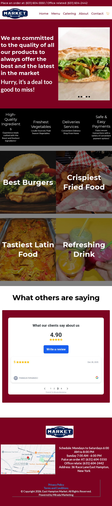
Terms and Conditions (56, 487)
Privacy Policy (56, 484)
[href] (28, 459)
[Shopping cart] (107, 13)
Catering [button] (69, 13)
